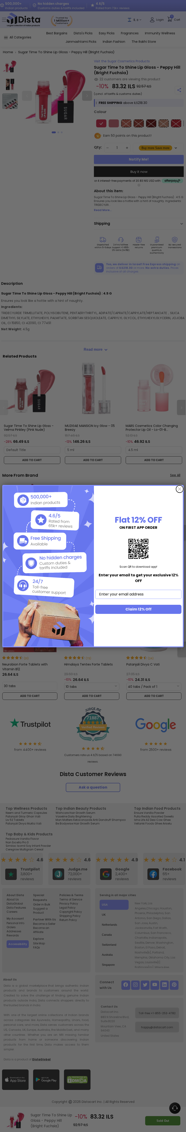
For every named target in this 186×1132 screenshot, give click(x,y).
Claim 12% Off (138, 609)
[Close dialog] (179, 489)
